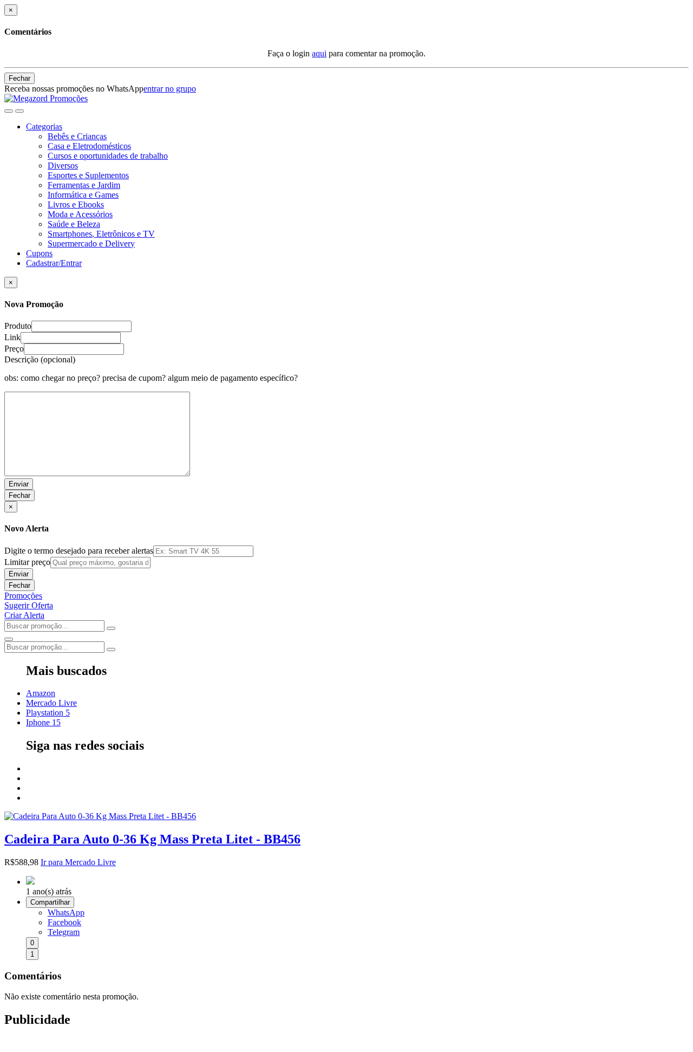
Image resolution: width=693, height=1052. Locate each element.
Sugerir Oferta (28, 605)
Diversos (63, 165)
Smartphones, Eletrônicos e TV (101, 233)
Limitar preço (27, 562)
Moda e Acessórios (80, 214)
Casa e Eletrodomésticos (89, 146)
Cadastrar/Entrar (54, 263)
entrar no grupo (169, 88)
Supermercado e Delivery (91, 243)
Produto (17, 325)
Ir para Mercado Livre (78, 862)
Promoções (23, 595)
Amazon (40, 693)
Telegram (64, 932)
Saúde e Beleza (74, 224)
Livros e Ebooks (76, 204)
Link (12, 337)
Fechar (19, 78)
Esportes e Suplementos (88, 175)
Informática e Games (83, 194)
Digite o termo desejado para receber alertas (78, 550)
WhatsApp (66, 912)
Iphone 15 (43, 722)
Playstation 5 (48, 712)
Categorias (44, 126)
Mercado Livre (51, 702)
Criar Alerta (24, 615)
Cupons (39, 253)
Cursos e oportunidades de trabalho (108, 155)
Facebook (64, 922)
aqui (319, 53)
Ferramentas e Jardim (84, 185)
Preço (14, 348)
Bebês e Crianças (77, 136)
